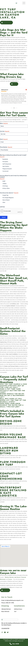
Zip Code (4, 131)
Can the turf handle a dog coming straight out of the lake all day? (13, 385)
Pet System (5, 161)
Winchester (3, 579)
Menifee (7, 577)
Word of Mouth (6, 200)
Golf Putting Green (7, 164)
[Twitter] (7, 632)
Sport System (6, 166)
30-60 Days (5, 186)
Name (4, 123)
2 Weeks (4, 183)
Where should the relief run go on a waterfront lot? (12, 395)
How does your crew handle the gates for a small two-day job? (12, 405)
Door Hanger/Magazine (8, 197)
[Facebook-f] (2, 632)
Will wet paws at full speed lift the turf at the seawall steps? (13, 400)
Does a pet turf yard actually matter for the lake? (12, 390)
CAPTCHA (2, 206)
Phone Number (6, 147)
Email (4, 139)
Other (4, 202)
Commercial (5, 171)
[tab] (14, 385)
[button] (23, 3)
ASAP (4, 181)
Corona (10, 579)
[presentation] (11, 211)
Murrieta (11, 577)
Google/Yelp (5, 195)
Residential (5, 159)
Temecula (23, 577)
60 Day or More (6, 188)
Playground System (7, 168)
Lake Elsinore (17, 577)
